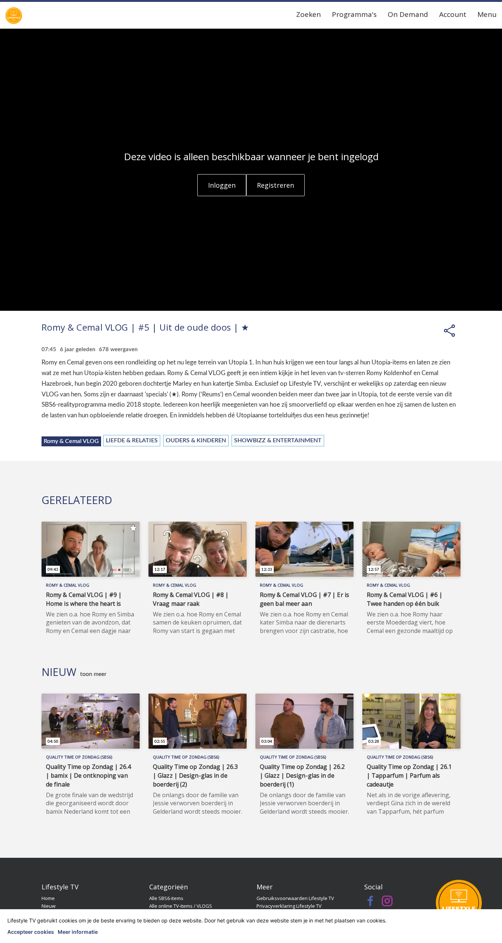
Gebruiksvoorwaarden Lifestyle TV (295, 898)
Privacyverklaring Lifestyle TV (289, 906)
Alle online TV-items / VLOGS (180, 906)
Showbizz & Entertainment (278, 440)
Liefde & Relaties (132, 440)
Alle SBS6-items (166, 898)
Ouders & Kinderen (196, 440)
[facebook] (370, 903)
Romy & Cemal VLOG (71, 441)
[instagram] (387, 903)
